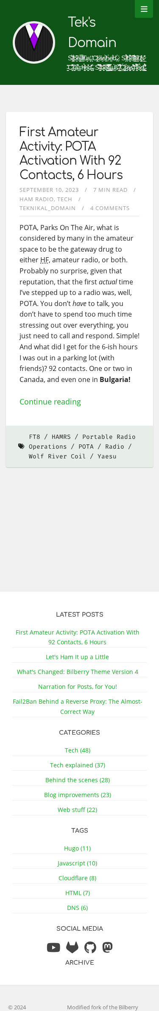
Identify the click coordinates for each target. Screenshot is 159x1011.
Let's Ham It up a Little (77, 657)
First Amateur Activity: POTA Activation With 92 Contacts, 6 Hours (71, 154)
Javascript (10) (77, 863)
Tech (65, 199)
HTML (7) (77, 893)
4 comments (110, 208)
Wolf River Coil (57, 456)
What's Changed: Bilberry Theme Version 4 (77, 672)
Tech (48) (77, 750)
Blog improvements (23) (77, 795)
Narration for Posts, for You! (77, 686)
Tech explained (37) (77, 765)
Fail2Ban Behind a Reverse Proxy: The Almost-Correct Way (77, 706)
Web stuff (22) (77, 810)
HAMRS (61, 437)
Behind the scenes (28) (77, 780)
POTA (86, 447)
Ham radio (37, 199)
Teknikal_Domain (48, 208)
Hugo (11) (77, 848)
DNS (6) (77, 908)
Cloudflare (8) (77, 878)
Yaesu (107, 456)
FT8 (34, 437)
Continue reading (50, 401)
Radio (114, 447)
